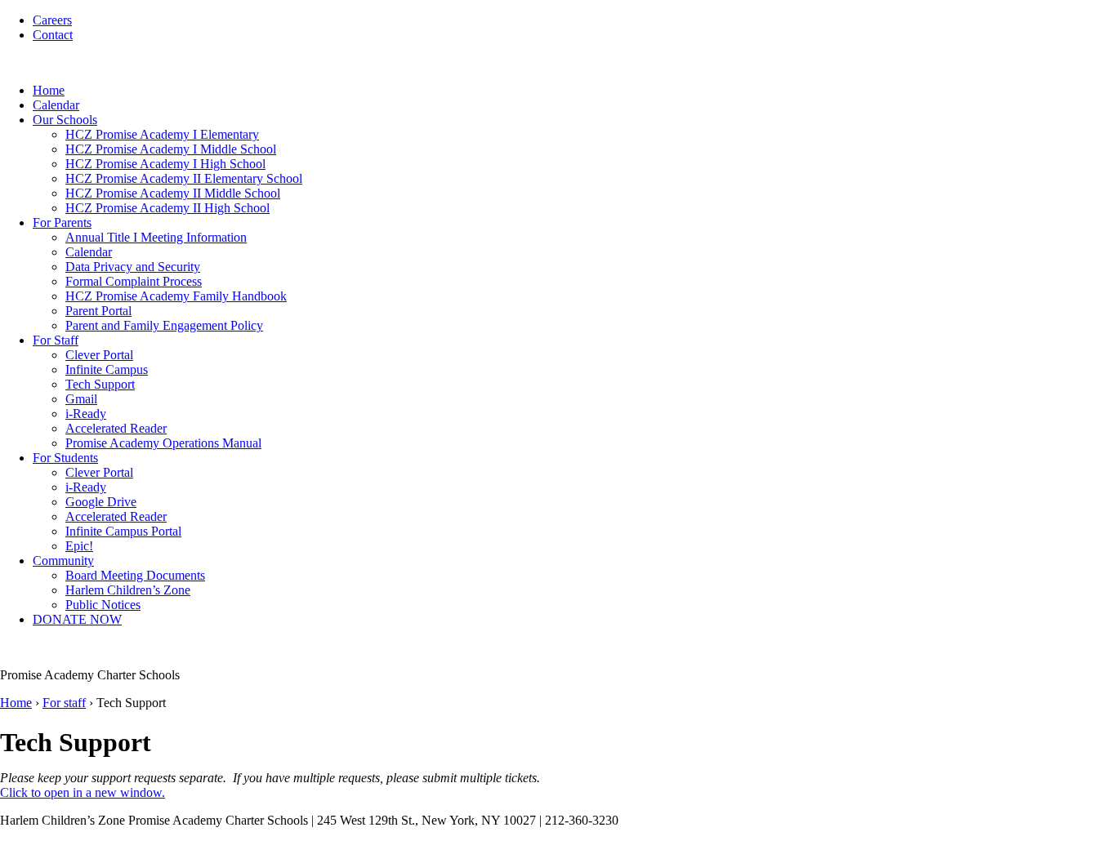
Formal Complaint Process (133, 281)
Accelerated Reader (116, 428)
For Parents (62, 222)
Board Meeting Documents (135, 575)
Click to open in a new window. (82, 792)
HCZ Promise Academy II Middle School (172, 193)
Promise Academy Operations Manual (163, 443)
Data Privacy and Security (132, 267)
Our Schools (65, 120)
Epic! (79, 546)
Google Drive (100, 502)
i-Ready (85, 413)
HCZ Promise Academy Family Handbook (176, 296)
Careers (52, 20)
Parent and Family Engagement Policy (164, 325)
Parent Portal (98, 311)
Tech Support (100, 384)
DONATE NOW (77, 619)
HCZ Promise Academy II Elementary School (183, 178)
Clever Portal (99, 355)
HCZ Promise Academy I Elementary (162, 134)
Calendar (56, 105)
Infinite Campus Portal (123, 531)
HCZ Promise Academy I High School (165, 164)
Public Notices (103, 605)
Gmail (81, 399)
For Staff (55, 340)
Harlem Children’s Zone (127, 590)
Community (63, 560)
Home (49, 90)
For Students (65, 458)
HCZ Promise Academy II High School (167, 208)
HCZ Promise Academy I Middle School (170, 149)
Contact (53, 35)
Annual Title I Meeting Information (156, 237)
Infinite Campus (106, 369)
